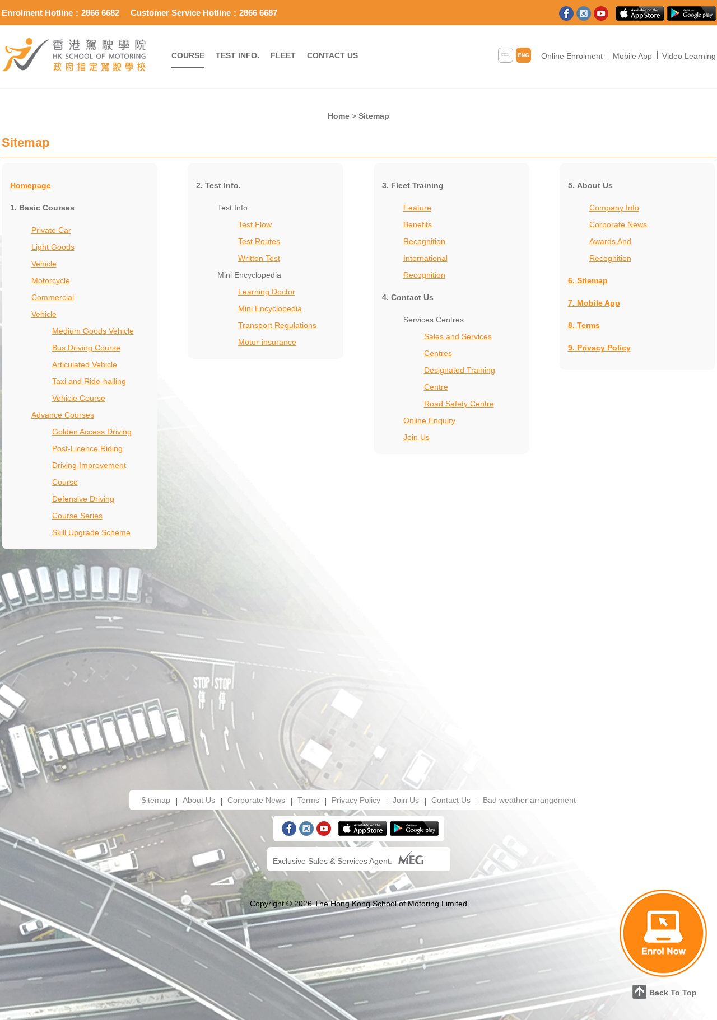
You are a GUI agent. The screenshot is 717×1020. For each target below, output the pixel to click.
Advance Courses (62, 414)
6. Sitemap (588, 280)
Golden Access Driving (92, 431)
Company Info (614, 207)
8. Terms (584, 325)
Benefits (417, 224)
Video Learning (689, 56)
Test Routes (259, 241)
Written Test (259, 258)
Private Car (51, 230)
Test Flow (255, 224)
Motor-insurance (267, 342)
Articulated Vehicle (84, 364)
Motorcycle (50, 280)
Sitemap (373, 115)
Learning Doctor (266, 291)
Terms (308, 800)
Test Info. (237, 55)
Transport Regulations (277, 325)
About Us (199, 800)
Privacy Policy (356, 800)
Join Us (416, 437)
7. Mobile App (594, 302)
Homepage (30, 185)
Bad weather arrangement (529, 800)
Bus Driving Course (86, 347)
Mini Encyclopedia (270, 308)
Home (339, 115)
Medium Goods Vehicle (93, 330)
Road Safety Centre (459, 403)
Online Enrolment (572, 56)
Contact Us (332, 55)
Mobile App (632, 56)
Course (187, 55)
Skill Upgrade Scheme (91, 532)
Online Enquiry (429, 420)
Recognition (424, 241)
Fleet (283, 55)
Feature (417, 207)
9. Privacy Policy (599, 347)
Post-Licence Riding (87, 448)
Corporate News (618, 224)
